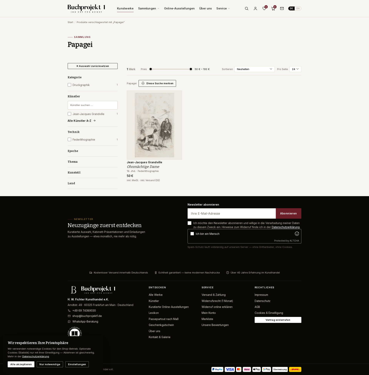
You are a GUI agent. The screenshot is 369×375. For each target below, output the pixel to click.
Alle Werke (156, 294)
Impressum (261, 294)
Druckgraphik (95, 85)
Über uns (205, 8)
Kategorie (74, 77)
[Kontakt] (282, 8)
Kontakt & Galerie (159, 337)
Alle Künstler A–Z (79, 120)
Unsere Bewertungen (215, 325)
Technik (74, 132)
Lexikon (154, 312)
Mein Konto (209, 312)
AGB (257, 306)
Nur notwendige (49, 364)
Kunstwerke (125, 8)
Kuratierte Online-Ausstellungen (169, 306)
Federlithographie (95, 139)
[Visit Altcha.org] (297, 234)
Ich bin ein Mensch (207, 233)
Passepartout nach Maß (164, 319)
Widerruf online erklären (217, 306)
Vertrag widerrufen (278, 319)
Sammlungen (147, 8)
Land (71, 183)
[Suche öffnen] (246, 8)
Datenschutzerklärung (286, 227)
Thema (73, 161)
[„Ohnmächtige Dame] (176, 95)
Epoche (73, 151)
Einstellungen (77, 364)
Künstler (74, 96)
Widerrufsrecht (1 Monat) (217, 300)
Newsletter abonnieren (203, 204)
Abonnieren (288, 213)
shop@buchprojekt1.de (87, 316)
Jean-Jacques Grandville (95, 114)
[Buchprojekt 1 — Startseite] (86, 8)
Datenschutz (262, 300)
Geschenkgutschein (161, 325)
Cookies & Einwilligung (269, 312)
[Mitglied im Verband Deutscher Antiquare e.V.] (105, 334)
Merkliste (207, 319)
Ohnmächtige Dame (143, 167)
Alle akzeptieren (21, 364)
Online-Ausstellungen (179, 8)
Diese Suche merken (159, 83)
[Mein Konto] (255, 8)
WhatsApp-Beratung (85, 321)
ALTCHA (294, 240)
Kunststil (74, 172)
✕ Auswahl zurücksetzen (92, 66)
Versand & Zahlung (214, 294)
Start (70, 22)
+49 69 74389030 (84, 310)
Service (221, 8)
